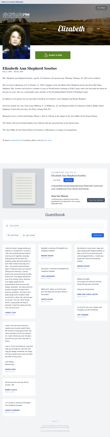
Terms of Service (61, 427)
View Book (56, 180)
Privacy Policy (49, 427)
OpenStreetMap (57, 431)
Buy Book (68, 180)
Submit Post (97, 235)
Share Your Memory (96, 200)
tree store (47, 140)
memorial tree (16, 140)
